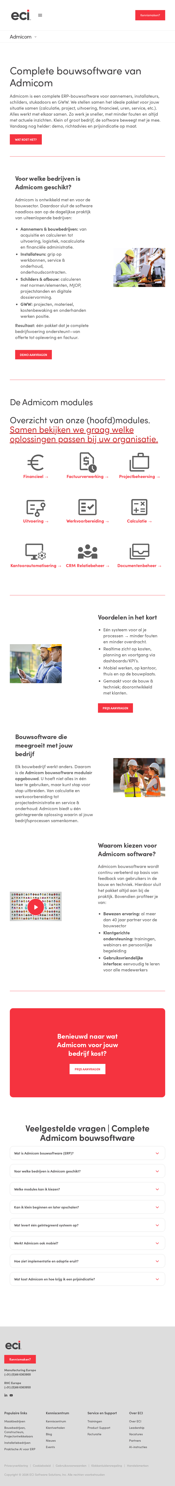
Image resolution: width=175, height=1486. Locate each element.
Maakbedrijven (14, 1421)
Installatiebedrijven (17, 1443)
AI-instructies (138, 1447)
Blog (49, 1434)
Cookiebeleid (42, 1466)
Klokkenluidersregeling (106, 1466)
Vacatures (136, 1434)
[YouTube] (11, 1395)
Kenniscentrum (56, 1421)
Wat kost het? (26, 139)
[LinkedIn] (5, 1395)
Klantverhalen (55, 1428)
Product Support (99, 1428)
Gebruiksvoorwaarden (71, 1466)
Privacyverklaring (16, 1466)
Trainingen (95, 1421)
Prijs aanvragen (115, 708)
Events (50, 1447)
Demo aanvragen (33, 354)
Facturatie (94, 1434)
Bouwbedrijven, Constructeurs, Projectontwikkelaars (18, 1432)
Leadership (136, 1428)
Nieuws (51, 1440)
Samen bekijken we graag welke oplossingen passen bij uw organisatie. (84, 433)
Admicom (20, 36)
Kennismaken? (150, 15)
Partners (135, 1440)
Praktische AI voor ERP (19, 1449)
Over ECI (135, 1421)
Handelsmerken (138, 1466)
